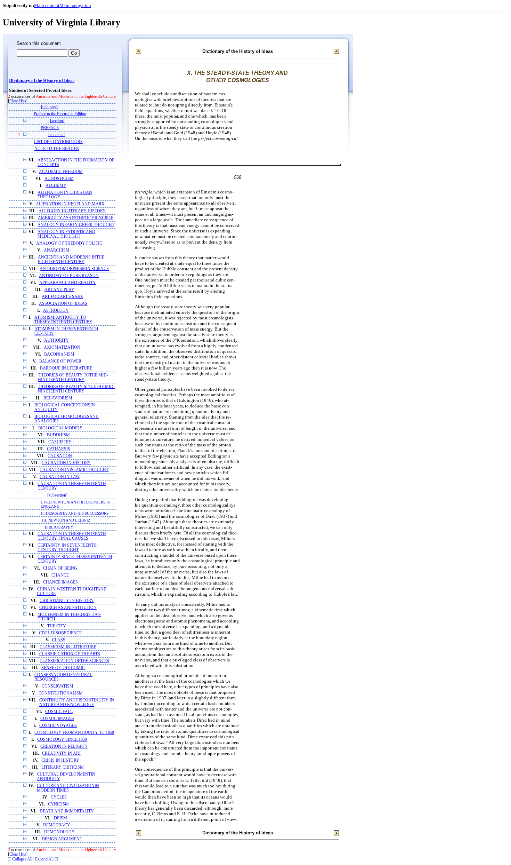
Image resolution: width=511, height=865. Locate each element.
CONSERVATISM (57, 686)
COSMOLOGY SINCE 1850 (62, 739)
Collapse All (22, 859)
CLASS (58, 640)
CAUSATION (60, 456)
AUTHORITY (56, 340)
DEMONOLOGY (59, 832)
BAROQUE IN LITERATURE (66, 368)
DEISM (60, 818)
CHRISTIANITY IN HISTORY (67, 600)
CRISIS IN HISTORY (60, 760)
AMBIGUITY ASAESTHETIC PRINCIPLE (75, 218)
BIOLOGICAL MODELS (60, 428)
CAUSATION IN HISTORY (66, 463)
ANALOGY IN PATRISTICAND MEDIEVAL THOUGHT (66, 234)
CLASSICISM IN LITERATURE (68, 647)
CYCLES (59, 797)
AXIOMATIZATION (62, 347)
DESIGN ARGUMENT (62, 839)
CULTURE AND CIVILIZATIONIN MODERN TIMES (68, 788)
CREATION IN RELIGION (64, 746)
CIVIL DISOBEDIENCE (60, 633)
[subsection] (57, 495)
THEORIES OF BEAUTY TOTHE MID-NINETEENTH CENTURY (73, 377)
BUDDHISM (58, 435)
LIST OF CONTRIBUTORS (58, 142)
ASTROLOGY (56, 310)
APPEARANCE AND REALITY (67, 282)
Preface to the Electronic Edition (60, 114)
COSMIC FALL (59, 711)
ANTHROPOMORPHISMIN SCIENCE (74, 269)
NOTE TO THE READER (56, 148)
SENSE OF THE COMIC (63, 668)
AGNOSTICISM (59, 178)
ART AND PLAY (59, 289)
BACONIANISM (59, 354)
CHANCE (60, 575)
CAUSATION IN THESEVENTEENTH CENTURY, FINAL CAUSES (72, 536)
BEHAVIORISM (57, 398)
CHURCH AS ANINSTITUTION (68, 607)
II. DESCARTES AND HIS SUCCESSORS (74, 513)
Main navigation (75, 5)
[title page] (49, 107)
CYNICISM (58, 804)
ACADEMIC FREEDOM (61, 171)
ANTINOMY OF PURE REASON (69, 275)
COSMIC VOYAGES (58, 725)
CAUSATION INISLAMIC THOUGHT (74, 470)
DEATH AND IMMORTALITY (67, 811)
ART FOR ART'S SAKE (62, 296)
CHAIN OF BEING (60, 568)
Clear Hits (17, 101)
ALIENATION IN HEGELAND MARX (70, 204)
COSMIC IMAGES (57, 718)
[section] (57, 121)
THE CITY (56, 626)
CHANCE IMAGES (60, 582)
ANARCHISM (57, 250)
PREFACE (50, 128)
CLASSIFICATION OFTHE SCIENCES (74, 661)
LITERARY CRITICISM (62, 767)
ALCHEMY (56, 185)
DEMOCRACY (56, 825)
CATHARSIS (58, 449)
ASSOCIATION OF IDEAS (63, 303)
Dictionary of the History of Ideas (41, 80)
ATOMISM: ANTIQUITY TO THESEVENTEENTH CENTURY (63, 319)
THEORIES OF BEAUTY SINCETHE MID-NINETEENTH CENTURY (76, 389)
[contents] (56, 135)
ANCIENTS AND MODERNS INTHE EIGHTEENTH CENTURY (71, 259)
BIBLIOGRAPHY (59, 527)
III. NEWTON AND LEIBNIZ (66, 520)
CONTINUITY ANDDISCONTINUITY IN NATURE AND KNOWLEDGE (76, 702)
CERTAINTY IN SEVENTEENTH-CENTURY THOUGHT (68, 547)
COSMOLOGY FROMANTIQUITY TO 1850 (74, 732)
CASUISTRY (60, 442)
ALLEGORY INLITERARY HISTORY (72, 211)
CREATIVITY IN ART (61, 753)
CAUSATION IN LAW (60, 477)
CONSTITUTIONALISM (61, 693)
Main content (46, 5)
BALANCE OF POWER (60, 361)
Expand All (44, 859)
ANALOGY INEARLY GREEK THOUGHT (76, 225)
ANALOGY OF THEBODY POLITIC (69, 243)
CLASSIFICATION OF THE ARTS (69, 654)
